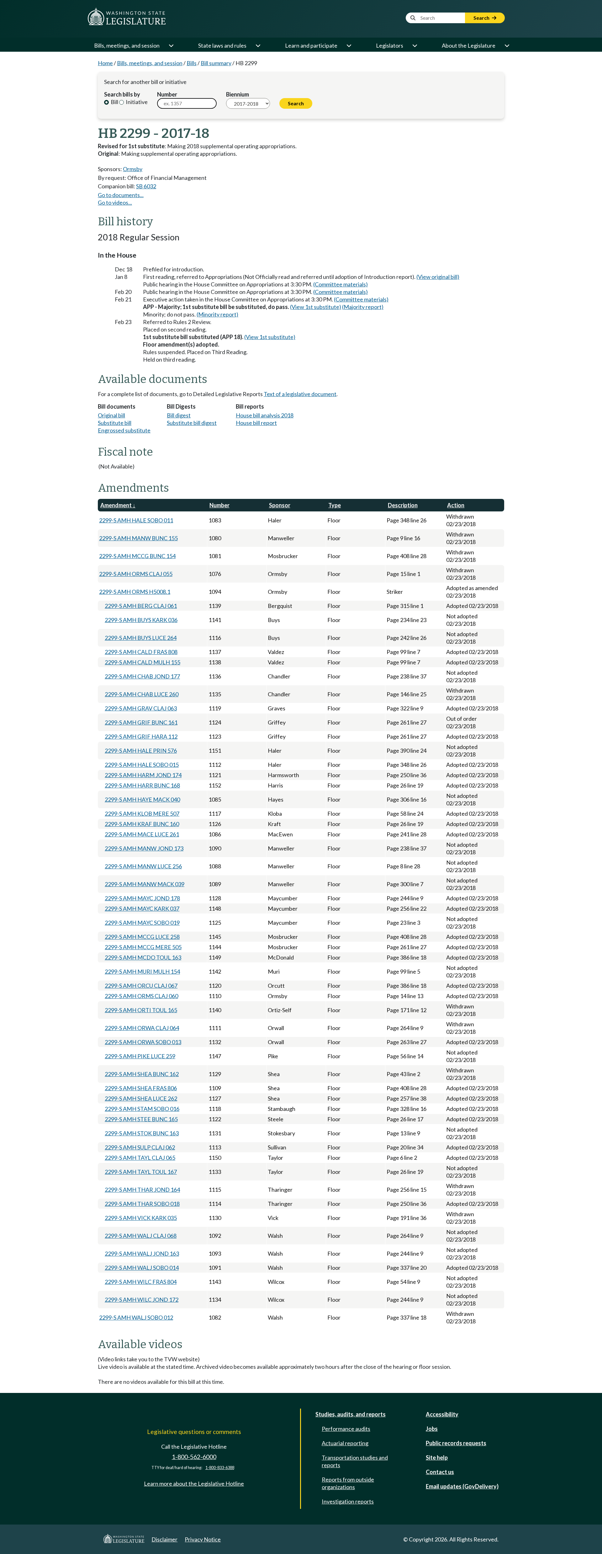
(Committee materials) (340, 284)
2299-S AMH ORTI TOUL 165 (141, 1010)
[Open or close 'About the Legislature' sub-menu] (507, 45)
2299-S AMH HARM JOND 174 (143, 775)
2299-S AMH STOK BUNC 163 (142, 1133)
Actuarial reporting (345, 1443)
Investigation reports (348, 1501)
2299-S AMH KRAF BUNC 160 (142, 823)
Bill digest (179, 415)
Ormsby (132, 168)
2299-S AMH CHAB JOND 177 (142, 676)
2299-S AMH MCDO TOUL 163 (143, 957)
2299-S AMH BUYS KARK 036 (141, 619)
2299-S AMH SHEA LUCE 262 (141, 1098)
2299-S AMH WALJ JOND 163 (142, 1253)
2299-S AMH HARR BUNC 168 (142, 785)
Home (105, 63)
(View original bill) (437, 276)
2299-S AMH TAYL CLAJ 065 (140, 1157)
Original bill (111, 415)
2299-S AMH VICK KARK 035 (141, 1217)
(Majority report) (362, 306)
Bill (114, 101)
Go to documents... (121, 194)
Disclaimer (164, 1539)
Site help (437, 1457)
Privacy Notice (203, 1539)
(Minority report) (217, 314)
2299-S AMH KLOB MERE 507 (142, 813)
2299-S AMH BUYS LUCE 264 (141, 637)
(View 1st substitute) (315, 306)
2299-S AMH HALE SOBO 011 (136, 520)
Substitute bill (114, 422)
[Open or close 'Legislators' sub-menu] (414, 45)
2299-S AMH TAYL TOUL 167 (141, 1171)
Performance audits (346, 1428)
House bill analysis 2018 (264, 415)
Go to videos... (115, 202)
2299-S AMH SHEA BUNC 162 (142, 1073)
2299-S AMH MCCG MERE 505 (143, 947)
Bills (192, 63)
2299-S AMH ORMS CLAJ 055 (135, 573)
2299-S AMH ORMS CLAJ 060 (141, 995)
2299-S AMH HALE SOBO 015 (142, 764)
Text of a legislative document (300, 393)
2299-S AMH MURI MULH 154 (142, 971)
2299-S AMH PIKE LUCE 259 (140, 1056)
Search (481, 18)
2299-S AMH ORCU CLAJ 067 (141, 985)
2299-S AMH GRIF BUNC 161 (141, 722)
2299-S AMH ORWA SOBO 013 (143, 1042)
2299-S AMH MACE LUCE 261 (142, 834)
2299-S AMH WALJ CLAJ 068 (141, 1235)
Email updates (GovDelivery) (462, 1486)
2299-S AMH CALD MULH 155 (142, 662)
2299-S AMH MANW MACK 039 (144, 884)
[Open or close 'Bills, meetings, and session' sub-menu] (171, 45)
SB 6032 (146, 186)
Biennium (237, 94)
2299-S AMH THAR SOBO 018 (142, 1203)
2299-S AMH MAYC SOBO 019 (142, 922)
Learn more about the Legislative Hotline (194, 1483)
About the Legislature (468, 45)
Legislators (389, 45)
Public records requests (456, 1443)
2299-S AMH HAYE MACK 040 (142, 799)
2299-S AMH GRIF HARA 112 (141, 736)
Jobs (432, 1428)
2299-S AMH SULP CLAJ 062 (140, 1147)
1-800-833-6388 (219, 1467)
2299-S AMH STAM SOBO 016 (142, 1108)
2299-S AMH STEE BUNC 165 (141, 1119)
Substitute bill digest (192, 422)
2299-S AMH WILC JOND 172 (141, 1299)
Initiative (136, 101)
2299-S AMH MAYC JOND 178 (142, 898)
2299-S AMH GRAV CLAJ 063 (141, 708)
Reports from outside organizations (348, 1483)
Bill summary (216, 63)
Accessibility (442, 1414)
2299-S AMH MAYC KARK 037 (142, 908)
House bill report (256, 422)
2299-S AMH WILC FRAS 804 (141, 1281)
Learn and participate (311, 45)
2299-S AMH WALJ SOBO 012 (136, 1317)
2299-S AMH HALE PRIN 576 (141, 750)
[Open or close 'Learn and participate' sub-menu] (349, 45)
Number (167, 94)
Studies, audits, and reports (350, 1414)
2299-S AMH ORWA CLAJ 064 (142, 1027)
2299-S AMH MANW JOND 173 (144, 848)
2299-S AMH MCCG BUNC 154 (137, 555)
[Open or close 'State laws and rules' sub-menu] (258, 45)
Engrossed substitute (124, 430)
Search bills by (122, 94)
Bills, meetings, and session (127, 45)
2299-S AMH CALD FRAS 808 (141, 651)
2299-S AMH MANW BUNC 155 (138, 538)
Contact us (440, 1471)
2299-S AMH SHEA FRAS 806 (141, 1088)
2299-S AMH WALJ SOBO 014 (142, 1267)
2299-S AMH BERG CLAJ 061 (141, 605)
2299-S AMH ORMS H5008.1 (134, 591)
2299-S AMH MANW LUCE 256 (143, 866)
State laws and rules (222, 45)
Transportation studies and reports (355, 1461)
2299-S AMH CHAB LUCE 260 (141, 694)
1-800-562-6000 (194, 1456)
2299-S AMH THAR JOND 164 (142, 1189)
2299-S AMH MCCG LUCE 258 (142, 936)
